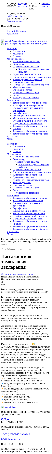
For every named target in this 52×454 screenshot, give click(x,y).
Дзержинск (12, 33)
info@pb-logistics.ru (10, 439)
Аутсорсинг (13, 136)
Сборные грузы (20, 64)
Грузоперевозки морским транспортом (32, 77)
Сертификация (20, 113)
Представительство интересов (27, 123)
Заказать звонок (46, 4)
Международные (15, 59)
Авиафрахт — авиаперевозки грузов (31, 84)
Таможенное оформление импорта (30, 131)
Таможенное (13, 100)
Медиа (10, 139)
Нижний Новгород (16, 31)
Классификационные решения (28, 105)
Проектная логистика (23, 82)
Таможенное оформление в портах (30, 103)
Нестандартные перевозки (26, 97)
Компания (12, 48)
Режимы (17, 128)
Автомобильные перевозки (26, 61)
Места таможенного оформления (29, 118)
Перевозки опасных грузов (26, 92)
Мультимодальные (22, 87)
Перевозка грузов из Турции (27, 74)
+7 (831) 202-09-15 (10, 434)
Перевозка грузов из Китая (26, 66)
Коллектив (18, 53)
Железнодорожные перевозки (27, 79)
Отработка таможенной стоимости (30, 121)
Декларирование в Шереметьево (29, 115)
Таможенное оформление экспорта (30, 126)
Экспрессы (18, 95)
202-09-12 (25, 434)
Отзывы (17, 56)
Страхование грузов (22, 90)
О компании (19, 51)
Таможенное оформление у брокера (30, 134)
